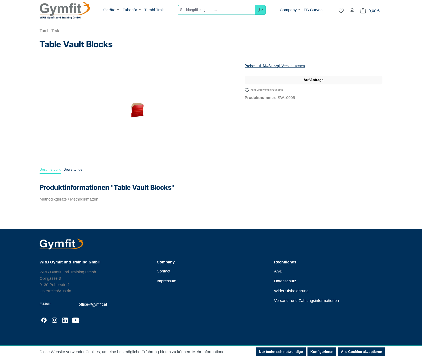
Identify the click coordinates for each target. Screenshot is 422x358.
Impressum (166, 281)
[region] (137, 110)
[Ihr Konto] (352, 10)
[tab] (50, 170)
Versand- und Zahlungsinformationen (306, 300)
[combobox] (216, 10)
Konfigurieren (321, 352)
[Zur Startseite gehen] (65, 11)
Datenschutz (285, 281)
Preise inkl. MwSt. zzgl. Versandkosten (275, 66)
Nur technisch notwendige (281, 352)
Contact (163, 271)
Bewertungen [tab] (74, 169)
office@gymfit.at (93, 304)
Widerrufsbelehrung (291, 291)
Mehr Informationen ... (211, 352)
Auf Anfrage (314, 80)
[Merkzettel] (341, 10)
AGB (278, 271)
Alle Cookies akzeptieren (361, 352)
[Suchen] (260, 10)
